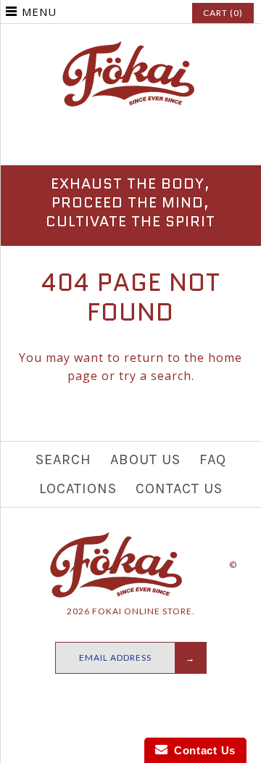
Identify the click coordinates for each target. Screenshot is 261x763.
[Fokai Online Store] (130, 47)
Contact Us (179, 488)
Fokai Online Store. (143, 611)
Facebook (96, 145)
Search (63, 459)
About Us (145, 459)
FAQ (212, 459)
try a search (155, 376)
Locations (78, 488)
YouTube (165, 145)
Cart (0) (223, 12)
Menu (39, 11)
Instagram (130, 145)
